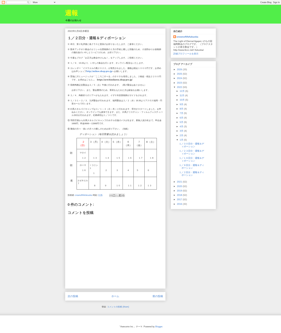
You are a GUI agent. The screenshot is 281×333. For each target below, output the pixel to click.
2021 (180, 181)
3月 (182, 131)
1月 (182, 139)
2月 (182, 135)
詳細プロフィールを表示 (185, 53)
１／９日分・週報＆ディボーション (191, 166)
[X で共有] (117, 195)
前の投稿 (158, 296)
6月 (182, 117)
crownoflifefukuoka (187, 36)
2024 (180, 78)
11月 (182, 95)
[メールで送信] (111, 195)
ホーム (115, 296)
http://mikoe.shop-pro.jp (99, 71)
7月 (182, 113)
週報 (71, 12)
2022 (180, 87)
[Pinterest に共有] (123, 195)
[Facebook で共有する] (120, 195)
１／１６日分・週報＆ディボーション (191, 159)
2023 (180, 82)
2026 (180, 69)
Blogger (158, 326)
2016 (180, 204)
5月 (182, 122)
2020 (180, 186)
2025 (180, 73)
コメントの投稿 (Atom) (118, 307)
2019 (180, 190)
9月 (182, 104)
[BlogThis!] (114, 195)
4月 (182, 126)
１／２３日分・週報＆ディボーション (191, 152)
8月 (182, 108)
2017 (180, 199)
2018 (180, 195)
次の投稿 (73, 296)
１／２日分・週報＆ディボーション (191, 173)
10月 (182, 99)
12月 (182, 91)
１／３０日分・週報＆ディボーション (191, 145)
